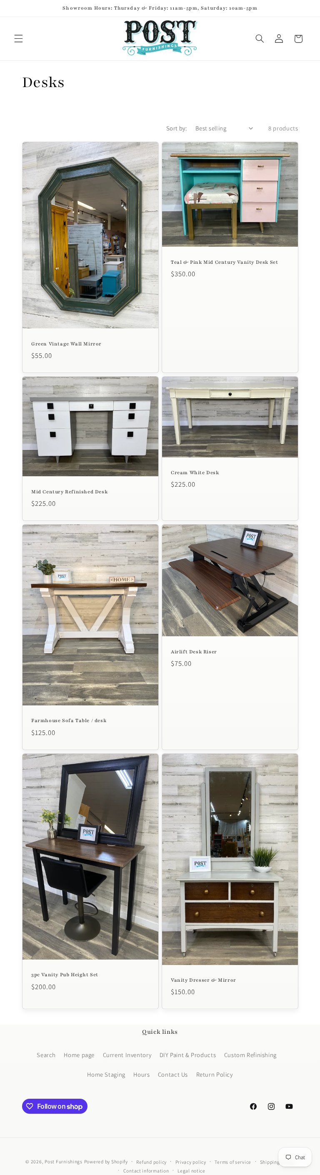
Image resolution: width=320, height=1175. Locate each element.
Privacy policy (190, 1162)
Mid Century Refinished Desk (69, 491)
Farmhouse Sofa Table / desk (68, 721)
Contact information (146, 1171)
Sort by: (176, 128)
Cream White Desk (195, 472)
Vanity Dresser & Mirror (203, 980)
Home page (79, 1055)
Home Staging (106, 1074)
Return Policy (214, 1074)
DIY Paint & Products (188, 1055)
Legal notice (191, 1171)
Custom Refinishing (250, 1055)
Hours (141, 1074)
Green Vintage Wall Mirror (66, 343)
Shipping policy (277, 1162)
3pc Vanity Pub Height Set (64, 974)
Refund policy (151, 1162)
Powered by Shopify (106, 1161)
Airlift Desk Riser (194, 651)
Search (46, 1055)
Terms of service (233, 1162)
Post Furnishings (63, 1161)
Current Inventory (127, 1055)
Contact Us (173, 1074)
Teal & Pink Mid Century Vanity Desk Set (224, 262)
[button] (18, 38)
